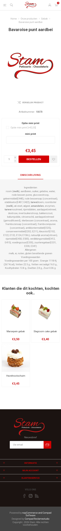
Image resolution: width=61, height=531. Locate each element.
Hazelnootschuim (15, 375)
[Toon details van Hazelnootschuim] (16, 358)
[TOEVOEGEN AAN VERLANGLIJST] (53, 159)
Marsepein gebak (16, 331)
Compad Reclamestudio (37, 519)
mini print (30, 133)
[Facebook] (24, 495)
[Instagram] (30, 495)
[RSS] (36, 495)
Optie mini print (30, 123)
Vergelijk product (32, 102)
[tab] (30, 175)
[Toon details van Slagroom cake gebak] (45, 314)
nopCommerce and (32, 512)
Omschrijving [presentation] (30, 175)
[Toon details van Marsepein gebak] (16, 314)
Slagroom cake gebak (45, 331)
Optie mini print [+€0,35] (23, 127)
